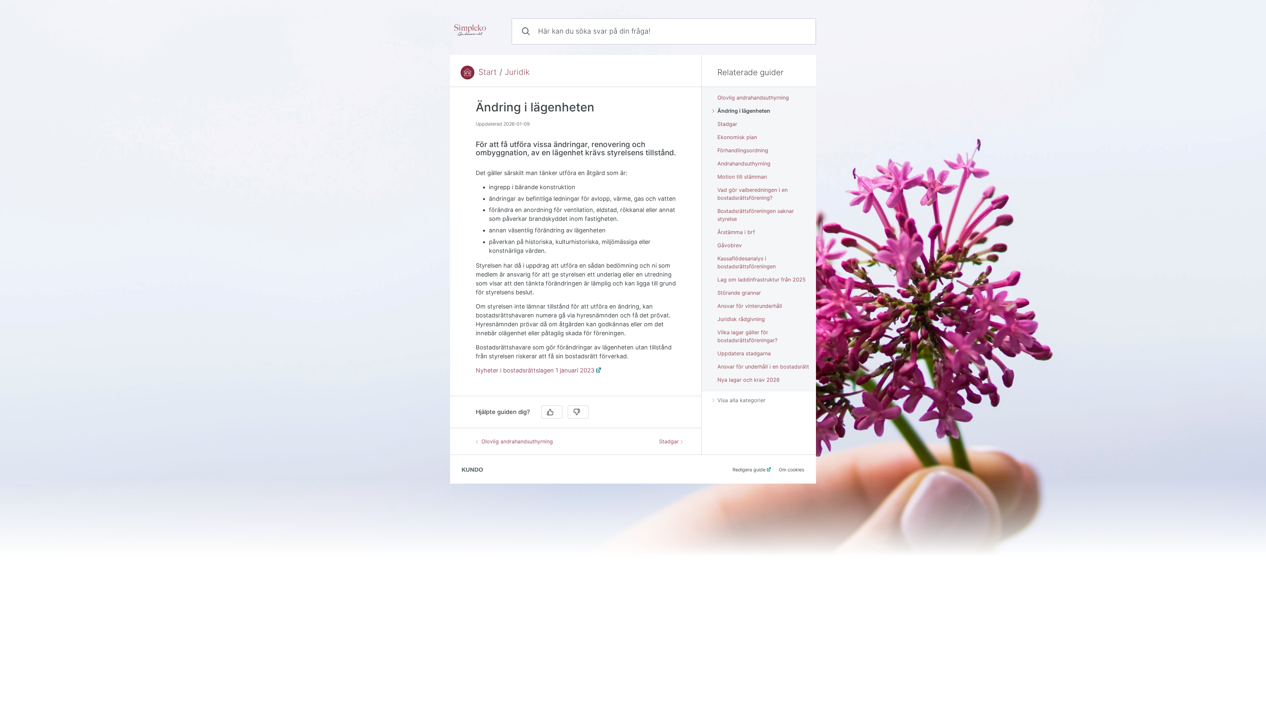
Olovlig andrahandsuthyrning (517, 441)
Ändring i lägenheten (743, 110)
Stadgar (669, 441)
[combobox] (664, 31)
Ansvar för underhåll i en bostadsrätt (763, 366)
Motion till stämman (742, 176)
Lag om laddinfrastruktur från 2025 (761, 279)
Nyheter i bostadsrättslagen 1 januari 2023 (535, 370)
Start (487, 72)
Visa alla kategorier (741, 400)
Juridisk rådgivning (741, 319)
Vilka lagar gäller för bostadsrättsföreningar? (747, 336)
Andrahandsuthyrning (743, 163)
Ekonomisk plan (737, 137)
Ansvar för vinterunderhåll (749, 306)
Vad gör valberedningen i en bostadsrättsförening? (752, 194)
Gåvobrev (729, 245)
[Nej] (578, 412)
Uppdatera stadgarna (744, 353)
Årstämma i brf (736, 232)
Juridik (517, 72)
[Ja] (551, 412)
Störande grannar (739, 292)
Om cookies (791, 469)
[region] (575, 245)
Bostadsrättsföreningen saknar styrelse (755, 215)
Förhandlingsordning (742, 150)
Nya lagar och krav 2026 (748, 379)
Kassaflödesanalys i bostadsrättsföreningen (746, 262)
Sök (799, 31)
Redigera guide (749, 469)
